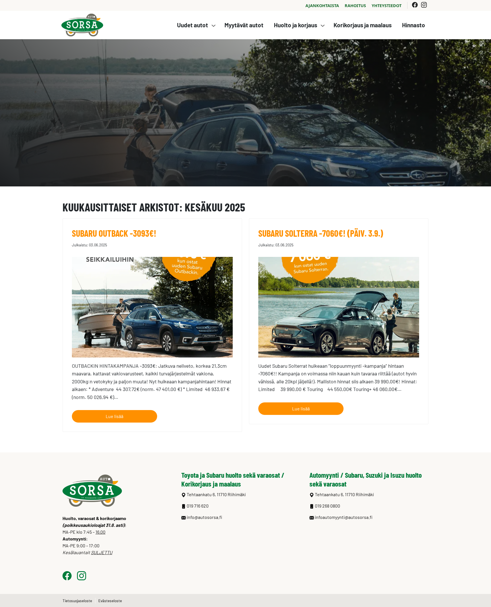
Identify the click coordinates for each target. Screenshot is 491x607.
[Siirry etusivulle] (82, 24)
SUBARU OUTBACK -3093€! (114, 233)
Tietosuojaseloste (77, 600)
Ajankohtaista (322, 5)
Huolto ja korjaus (295, 24)
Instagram (425, 5)
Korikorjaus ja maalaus (363, 24)
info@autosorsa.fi (204, 517)
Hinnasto (413, 24)
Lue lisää (114, 416)
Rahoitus (355, 5)
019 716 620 (198, 505)
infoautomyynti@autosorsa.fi (344, 517)
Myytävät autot (243, 24)
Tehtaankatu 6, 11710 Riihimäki (344, 494)
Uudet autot (192, 24)
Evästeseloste (110, 600)
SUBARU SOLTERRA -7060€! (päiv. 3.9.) (320, 233)
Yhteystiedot (386, 5)
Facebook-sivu (415, 5)
